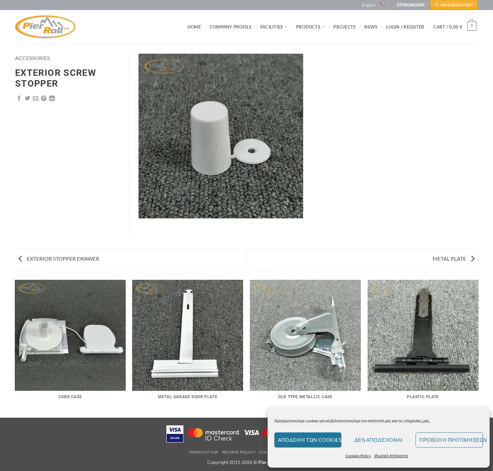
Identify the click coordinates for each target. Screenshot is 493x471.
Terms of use (203, 452)
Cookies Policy (358, 455)
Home (194, 27)
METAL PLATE (450, 258)
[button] (405, 27)
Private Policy (239, 452)
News (370, 27)
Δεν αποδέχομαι (378, 440)
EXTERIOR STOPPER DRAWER (62, 258)
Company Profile (231, 27)
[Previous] (15, 348)
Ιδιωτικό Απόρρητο (391, 455)
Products (308, 27)
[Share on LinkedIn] (52, 99)
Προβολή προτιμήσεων (451, 440)
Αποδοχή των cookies (310, 440)
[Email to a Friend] (35, 99)
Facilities (271, 27)
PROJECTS (344, 27)
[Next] (478, 348)
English (369, 5)
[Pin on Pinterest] (43, 99)
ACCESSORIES (32, 58)
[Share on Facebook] (19, 99)
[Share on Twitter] (27, 99)
